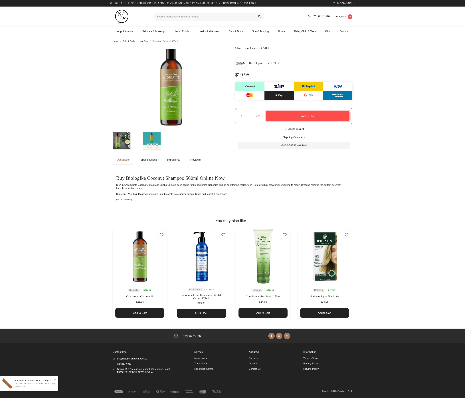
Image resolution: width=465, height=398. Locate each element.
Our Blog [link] (253, 363)
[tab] (124, 160)
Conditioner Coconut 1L (139, 296)
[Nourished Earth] (130, 16)
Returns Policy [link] (311, 368)
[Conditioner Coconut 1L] (140, 256)
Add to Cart (308, 116)
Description (123, 159)
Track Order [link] (200, 363)
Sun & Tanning (260, 31)
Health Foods (181, 31)
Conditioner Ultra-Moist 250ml (263, 296)
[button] (293, 129)
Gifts (327, 31)
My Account (345, 3)
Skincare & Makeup (153, 31)
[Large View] (126, 141)
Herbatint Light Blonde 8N (324, 296)
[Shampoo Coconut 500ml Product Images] (171, 87)
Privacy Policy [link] (311, 363)
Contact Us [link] (255, 368)
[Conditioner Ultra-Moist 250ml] (263, 256)
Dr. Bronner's (195, 289)
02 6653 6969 (321, 16)
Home (281, 31)
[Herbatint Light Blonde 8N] (325, 256)
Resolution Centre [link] (203, 368)
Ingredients (173, 159)
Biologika (257, 63)
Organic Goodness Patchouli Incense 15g (35, 383)
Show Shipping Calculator (293, 145)
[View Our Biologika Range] (240, 63)
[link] (271, 336)
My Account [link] (200, 358)
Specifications (148, 159)
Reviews (195, 159)
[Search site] (259, 17)
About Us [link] (254, 358)
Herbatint (318, 290)
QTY (258, 115)
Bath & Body (236, 31)
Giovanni (257, 290)
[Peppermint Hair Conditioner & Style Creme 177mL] (201, 256)
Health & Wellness (209, 31)
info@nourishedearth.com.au (132, 358)
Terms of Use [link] (310, 358)
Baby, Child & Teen (305, 31)
